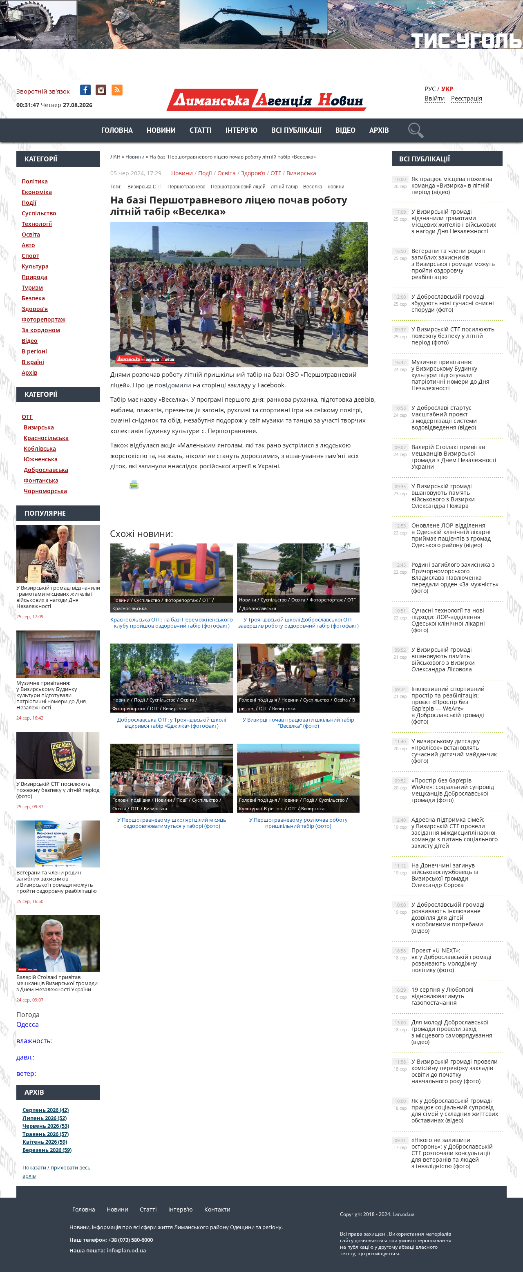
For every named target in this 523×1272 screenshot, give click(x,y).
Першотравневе (187, 187)
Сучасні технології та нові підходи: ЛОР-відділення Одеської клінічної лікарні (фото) (439, 620)
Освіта (31, 234)
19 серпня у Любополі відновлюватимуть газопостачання (433, 996)
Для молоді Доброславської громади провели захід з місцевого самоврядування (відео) (442, 1032)
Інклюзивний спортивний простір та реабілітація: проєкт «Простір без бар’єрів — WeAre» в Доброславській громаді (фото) (439, 705)
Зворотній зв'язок (43, 91)
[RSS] (118, 90)
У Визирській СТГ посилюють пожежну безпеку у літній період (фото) (443, 335)
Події (29, 202)
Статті (201, 131)
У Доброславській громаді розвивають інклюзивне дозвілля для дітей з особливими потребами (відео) (439, 917)
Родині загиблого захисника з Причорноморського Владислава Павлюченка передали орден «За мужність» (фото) (445, 578)
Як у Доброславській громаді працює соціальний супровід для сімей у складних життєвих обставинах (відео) (445, 1110)
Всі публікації (296, 131)
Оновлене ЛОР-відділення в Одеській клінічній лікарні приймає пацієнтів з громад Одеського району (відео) (442, 535)
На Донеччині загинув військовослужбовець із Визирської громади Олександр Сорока (435, 875)
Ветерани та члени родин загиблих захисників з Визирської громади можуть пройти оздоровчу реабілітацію (444, 264)
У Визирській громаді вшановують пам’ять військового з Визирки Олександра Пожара (434, 496)
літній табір (284, 187)
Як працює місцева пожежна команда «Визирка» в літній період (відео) (442, 185)
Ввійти (435, 98)
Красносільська (46, 438)
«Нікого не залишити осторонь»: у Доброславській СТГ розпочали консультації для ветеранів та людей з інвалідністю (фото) (443, 1153)
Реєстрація (466, 98)
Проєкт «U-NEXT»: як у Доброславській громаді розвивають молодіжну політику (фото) (442, 960)
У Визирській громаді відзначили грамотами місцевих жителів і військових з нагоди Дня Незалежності (444, 221)
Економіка (37, 192)
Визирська (39, 427)
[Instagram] (102, 90)
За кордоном (41, 330)
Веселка (312, 187)
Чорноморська (45, 491)
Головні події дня (258, 700)
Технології (37, 224)
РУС (430, 89)
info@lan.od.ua (126, 1250)
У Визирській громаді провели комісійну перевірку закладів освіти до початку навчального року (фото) (445, 1071)
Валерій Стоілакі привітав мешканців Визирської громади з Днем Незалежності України (444, 456)
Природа (34, 277)
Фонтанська (41, 480)
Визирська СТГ (144, 187)
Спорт (30, 255)
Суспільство (39, 213)
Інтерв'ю (241, 131)
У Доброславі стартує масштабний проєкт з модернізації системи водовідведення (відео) (435, 417)
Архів (379, 131)
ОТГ (27, 416)
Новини (161, 131)
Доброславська (46, 470)
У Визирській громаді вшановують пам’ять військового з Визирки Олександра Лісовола (434, 659)
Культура (35, 266)
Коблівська (40, 448)
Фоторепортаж (43, 319)
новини (336, 187)
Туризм (32, 287)
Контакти (217, 1209)
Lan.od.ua (404, 1214)
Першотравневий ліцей (238, 187)
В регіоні (34, 351)
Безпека (33, 298)
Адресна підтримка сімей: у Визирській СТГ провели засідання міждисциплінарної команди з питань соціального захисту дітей (445, 832)
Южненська (41, 459)
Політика (35, 181)
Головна (117, 131)
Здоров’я (35, 309)
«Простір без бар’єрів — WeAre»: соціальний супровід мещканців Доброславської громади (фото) (443, 790)
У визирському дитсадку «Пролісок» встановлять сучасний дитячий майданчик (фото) (445, 751)
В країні (33, 362)
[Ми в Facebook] (86, 90)
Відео (345, 131)
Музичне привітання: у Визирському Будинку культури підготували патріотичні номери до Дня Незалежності (441, 375)
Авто (28, 245)
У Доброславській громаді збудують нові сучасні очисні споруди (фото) (443, 303)
